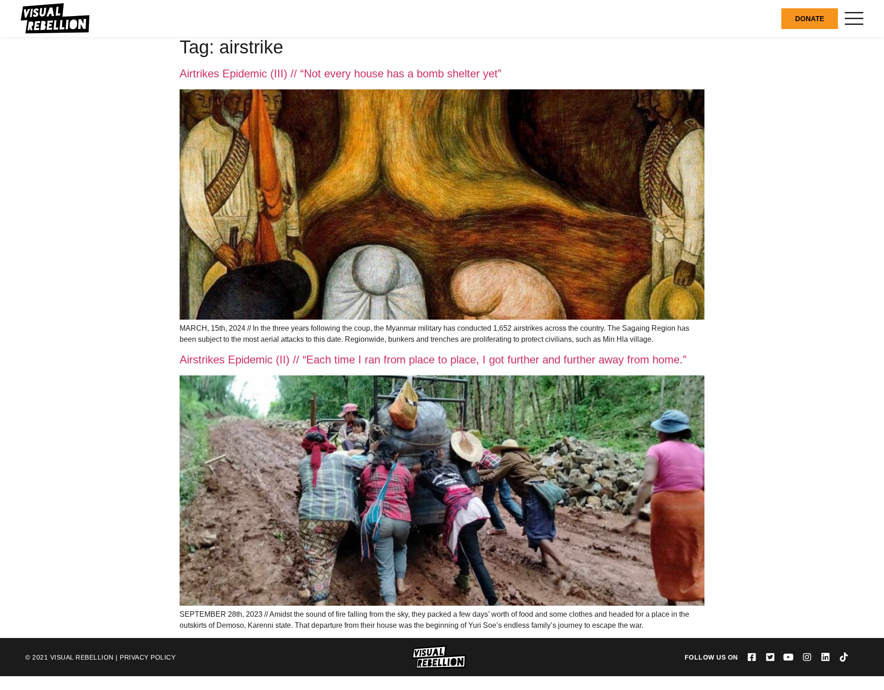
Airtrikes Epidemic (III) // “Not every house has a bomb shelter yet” (340, 73)
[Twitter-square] (770, 657)
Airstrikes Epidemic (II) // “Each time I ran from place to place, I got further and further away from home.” (433, 359)
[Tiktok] (844, 657)
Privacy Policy (147, 657)
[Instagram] (807, 657)
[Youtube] (788, 657)
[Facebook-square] (752, 657)
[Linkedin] (825, 657)
